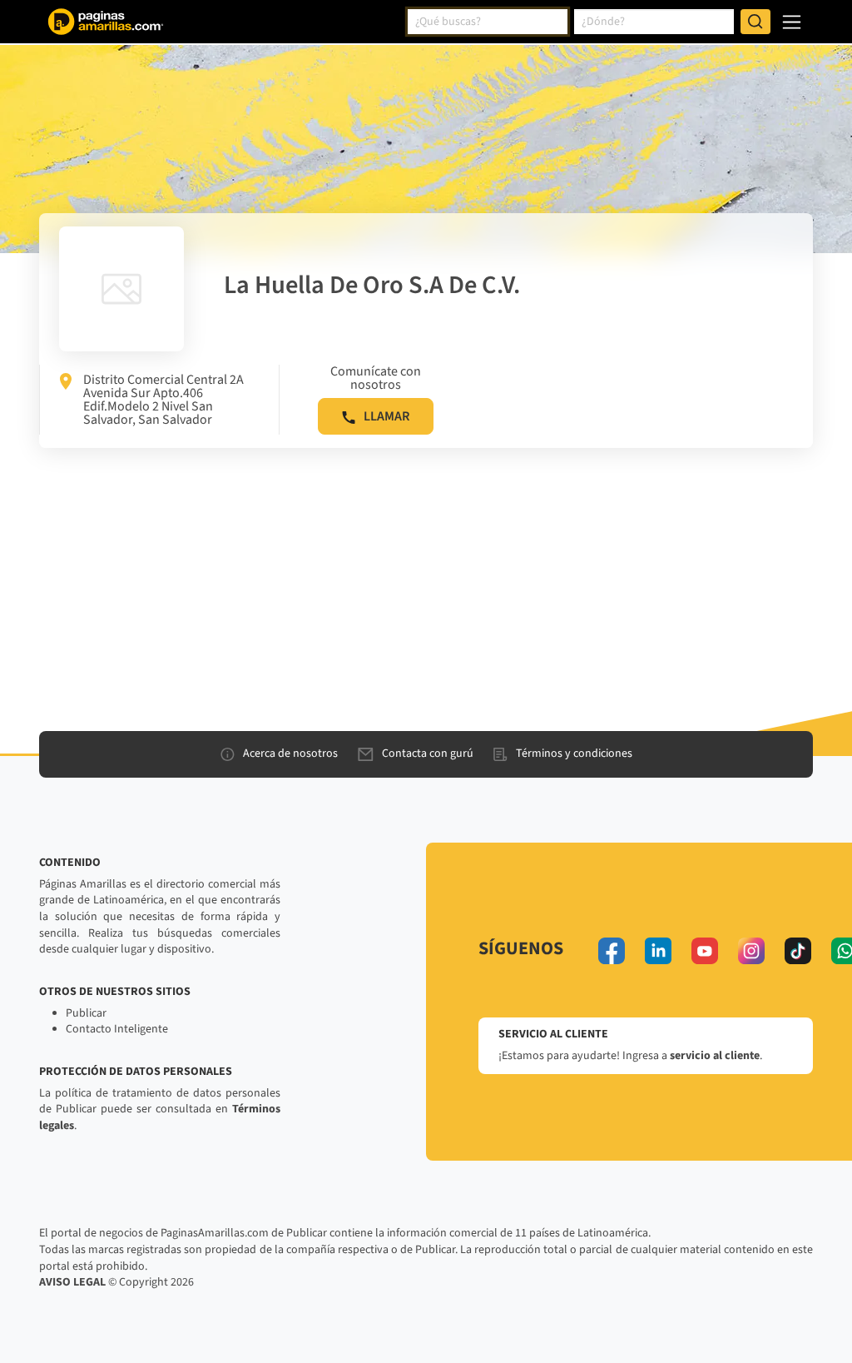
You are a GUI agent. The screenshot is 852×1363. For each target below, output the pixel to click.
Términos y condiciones (574, 753)
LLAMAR (386, 416)
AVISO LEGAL (72, 1282)
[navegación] (791, 22)
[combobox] (487, 21)
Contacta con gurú (427, 753)
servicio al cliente (715, 1055)
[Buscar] (755, 21)
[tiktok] (798, 951)
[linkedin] (658, 951)
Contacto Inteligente (117, 1029)
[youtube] (704, 951)
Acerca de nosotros (290, 753)
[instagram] (751, 951)
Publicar (86, 1013)
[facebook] (611, 951)
